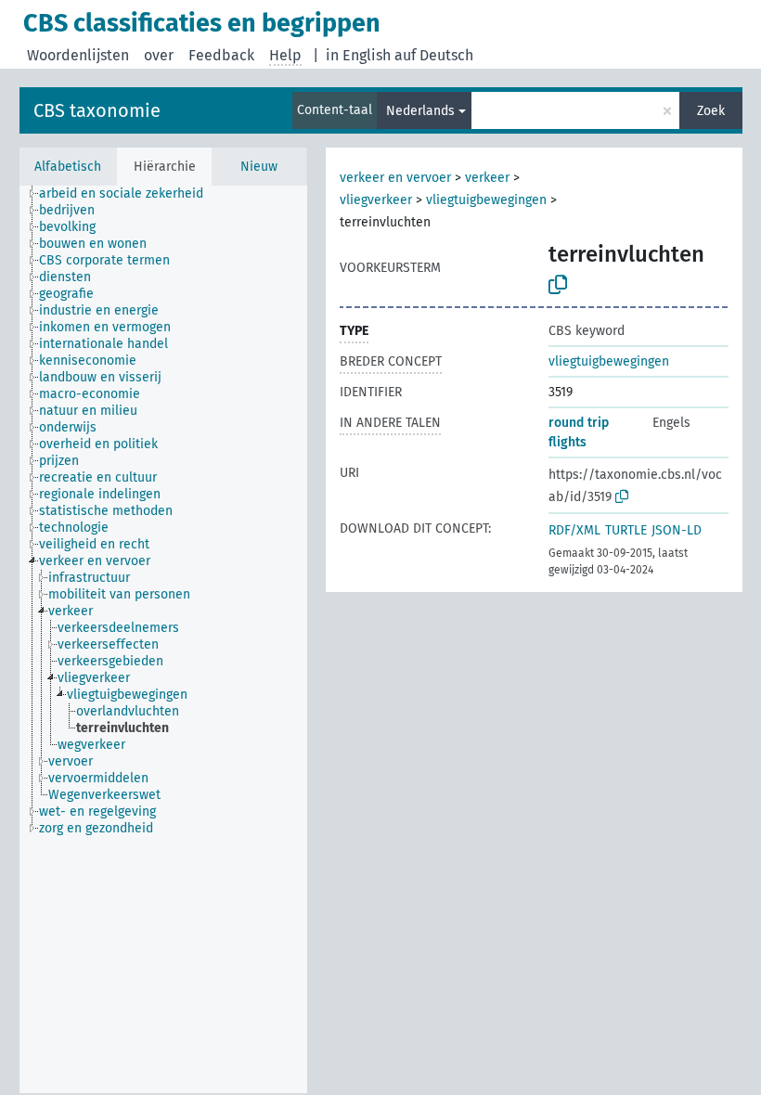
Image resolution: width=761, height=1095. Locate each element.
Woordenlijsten (78, 55)
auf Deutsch (433, 55)
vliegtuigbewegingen (486, 200)
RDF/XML (574, 530)
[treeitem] (129, 194)
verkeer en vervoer (395, 178)
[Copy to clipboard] (557, 285)
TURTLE (626, 530)
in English (358, 55)
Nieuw (258, 166)
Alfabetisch (67, 166)
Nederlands (420, 111)
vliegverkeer (376, 200)
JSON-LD (676, 530)
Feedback (221, 55)
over (159, 55)
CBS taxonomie (97, 110)
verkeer (487, 178)
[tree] (163, 639)
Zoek (711, 111)
